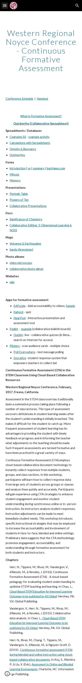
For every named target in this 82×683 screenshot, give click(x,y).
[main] (41, 50)
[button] (5, 5)
